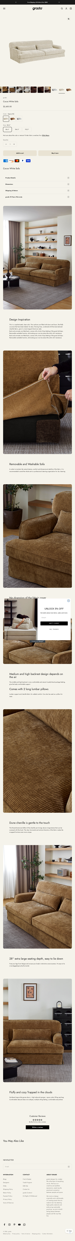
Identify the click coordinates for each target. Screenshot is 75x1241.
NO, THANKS (54, 629)
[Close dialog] (68, 601)
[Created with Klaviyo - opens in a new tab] (37, 641)
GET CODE (54, 623)
